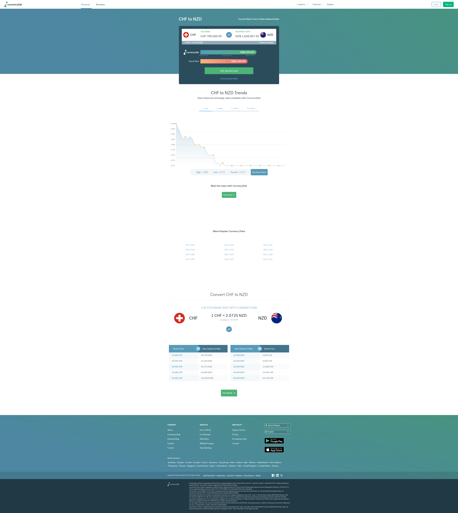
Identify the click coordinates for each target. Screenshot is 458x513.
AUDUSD (268, 254)
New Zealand (275, 462)
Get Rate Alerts (259, 172)
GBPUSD (229, 250)
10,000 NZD (238, 355)
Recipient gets (243, 31)
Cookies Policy (221, 475)
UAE (239, 466)
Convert (235, 443)
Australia (171, 462)
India (232, 462)
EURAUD (190, 245)
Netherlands (263, 462)
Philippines (172, 466)
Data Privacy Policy (209, 475)
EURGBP (190, 259)
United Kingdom (250, 466)
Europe (197, 462)
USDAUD (190, 250)
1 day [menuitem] (205, 108)
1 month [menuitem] (234, 108)
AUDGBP (229, 245)
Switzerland (221, 466)
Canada (180, 462)
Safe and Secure (249, 475)
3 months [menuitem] (251, 108)
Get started (229, 195)
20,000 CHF (177, 361)
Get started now (229, 70)
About (169, 430)
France (204, 462)
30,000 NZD (238, 366)
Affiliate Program (207, 443)
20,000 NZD (238, 361)
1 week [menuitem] (220, 108)
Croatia (188, 462)
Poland (182, 466)
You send (205, 31)
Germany (213, 462)
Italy (245, 462)
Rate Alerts (204, 439)
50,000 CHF (177, 378)
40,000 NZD (238, 372)
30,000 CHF (177, 366)
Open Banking (205, 448)
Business (100, 4)
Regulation (239, 475)
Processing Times (239, 439)
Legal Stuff (230, 475)
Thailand (232, 466)
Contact (170, 448)
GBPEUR (268, 250)
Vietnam (275, 466)
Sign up (448, 4)
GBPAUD (229, 254)
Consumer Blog (173, 434)
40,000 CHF (177, 372)
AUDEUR (268, 259)
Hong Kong (223, 462)
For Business (205, 434)
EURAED (229, 259)
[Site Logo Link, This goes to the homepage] (41, 4)
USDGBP (190, 254)
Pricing (235, 434)
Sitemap (258, 475)
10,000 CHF (177, 355)
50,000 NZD (238, 378)
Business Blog (173, 439)
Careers (170, 443)
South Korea (202, 466)
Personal (85, 4)
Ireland (239, 462)
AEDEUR (267, 245)
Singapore (191, 466)
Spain (212, 466)
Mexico (252, 462)
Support (330, 4)
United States (264, 466)
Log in (436, 4)
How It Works (205, 430)
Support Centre (238, 430)
